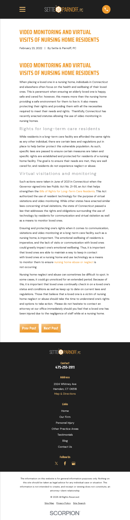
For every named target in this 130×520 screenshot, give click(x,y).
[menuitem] (49, 503)
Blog (65, 440)
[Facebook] (65, 463)
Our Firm (65, 417)
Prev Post (29, 328)
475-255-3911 (65, 367)
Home (65, 411)
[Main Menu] (22, 9)
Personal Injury (65, 423)
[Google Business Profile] (73, 463)
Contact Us (65, 447)
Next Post (51, 328)
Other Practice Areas (65, 429)
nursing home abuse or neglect (74, 262)
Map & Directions (65, 393)
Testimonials (65, 434)
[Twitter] (56, 463)
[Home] (64, 9)
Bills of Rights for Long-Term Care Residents (67, 191)
